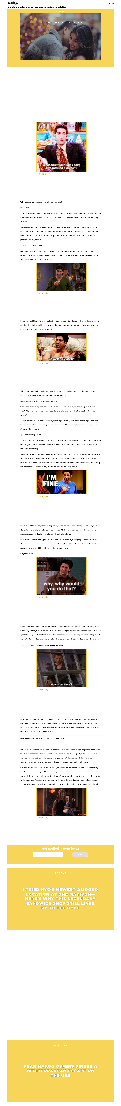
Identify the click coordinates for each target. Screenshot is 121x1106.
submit (80, 854)
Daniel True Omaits (51, 22)
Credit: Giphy (44, 174)
